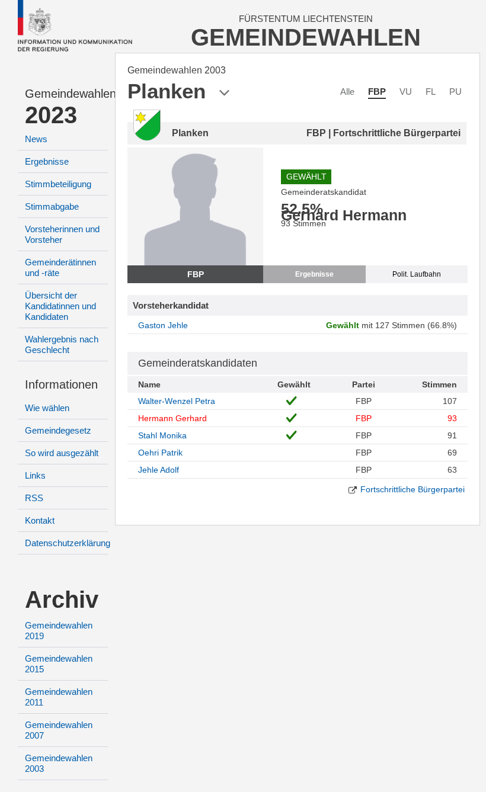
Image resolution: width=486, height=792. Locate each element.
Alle (347, 91)
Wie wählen (47, 408)
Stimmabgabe (52, 206)
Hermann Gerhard (172, 418)
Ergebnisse (47, 161)
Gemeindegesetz (58, 430)
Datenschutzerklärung (67, 543)
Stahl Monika (162, 435)
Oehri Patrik (160, 452)
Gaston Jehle (163, 325)
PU (455, 91)
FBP (377, 91)
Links (35, 475)
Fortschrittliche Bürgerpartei (412, 489)
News (36, 139)
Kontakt (40, 520)
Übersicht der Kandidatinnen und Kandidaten (60, 306)
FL (431, 91)
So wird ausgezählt (61, 453)
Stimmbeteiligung (58, 184)
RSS (34, 498)
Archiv (61, 599)
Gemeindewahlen (66, 93)
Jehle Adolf (158, 469)
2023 (51, 115)
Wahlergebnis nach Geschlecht (61, 344)
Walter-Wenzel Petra (176, 401)
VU (405, 91)
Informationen (61, 384)
